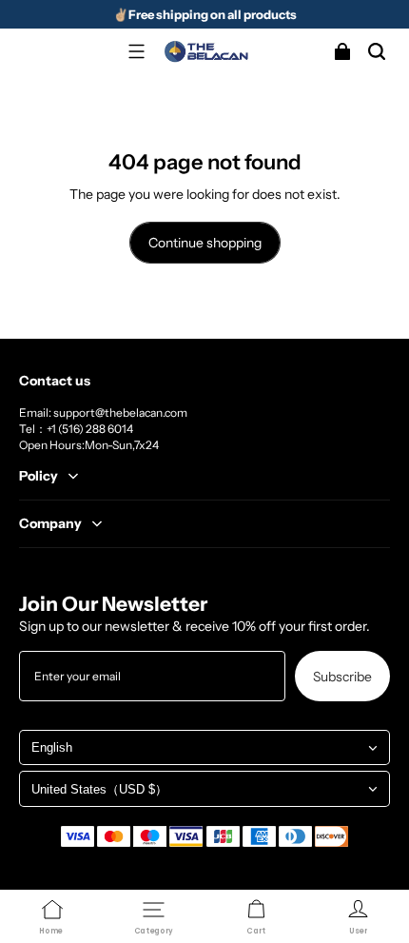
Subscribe (342, 676)
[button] (136, 51)
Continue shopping (205, 242)
